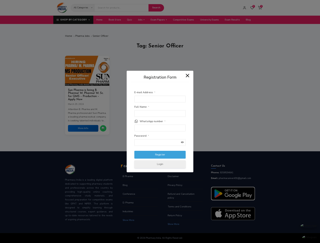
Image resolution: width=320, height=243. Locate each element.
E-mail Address (144, 92)
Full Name (141, 107)
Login (160, 164)
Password (141, 135)
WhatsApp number (153, 121)
